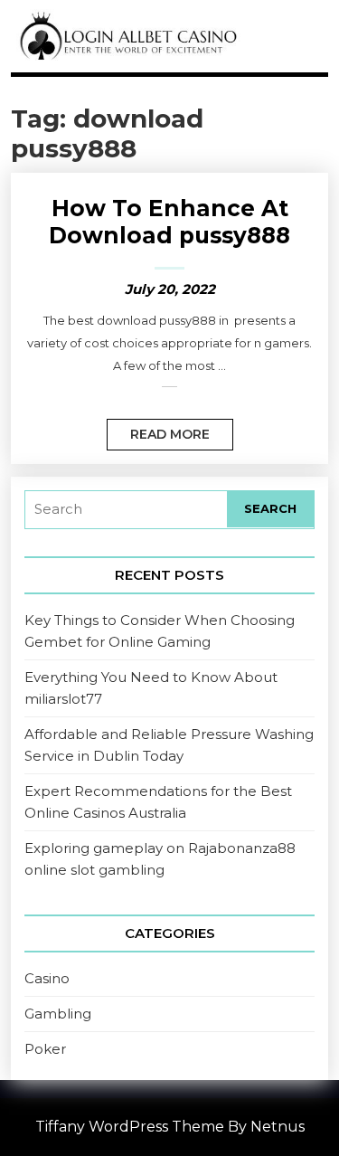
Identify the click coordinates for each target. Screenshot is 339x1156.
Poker (45, 1048)
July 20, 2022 (170, 289)
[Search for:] (126, 509)
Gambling (57, 1013)
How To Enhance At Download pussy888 (169, 221)
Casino (47, 978)
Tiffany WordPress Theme (129, 1126)
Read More (158, 430)
